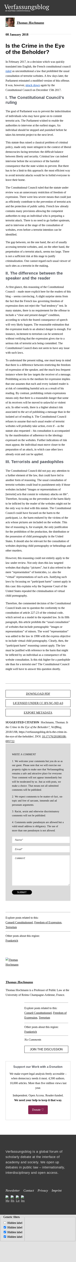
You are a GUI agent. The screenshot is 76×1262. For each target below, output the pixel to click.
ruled (8, 71)
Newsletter (13, 1190)
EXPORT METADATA (38, 712)
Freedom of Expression (47, 922)
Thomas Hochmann (30, 23)
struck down (32, 85)
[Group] (26, 5)
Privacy (43, 1190)
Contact (28, 1190)
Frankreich (12, 940)
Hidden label (14, 1222)
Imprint (57, 1190)
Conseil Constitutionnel (19, 922)
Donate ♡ (38, 1109)
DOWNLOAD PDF (38, 693)
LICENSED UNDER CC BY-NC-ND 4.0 (38, 703)
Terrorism (11, 927)
